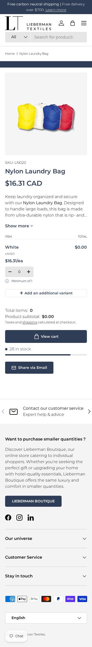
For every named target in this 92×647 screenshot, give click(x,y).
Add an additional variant (46, 293)
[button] (72, 23)
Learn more (55, 9)
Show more (17, 225)
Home (10, 53)
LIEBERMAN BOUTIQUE (33, 501)
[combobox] (46, 37)
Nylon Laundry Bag (33, 53)
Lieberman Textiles (31, 634)
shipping (29, 322)
